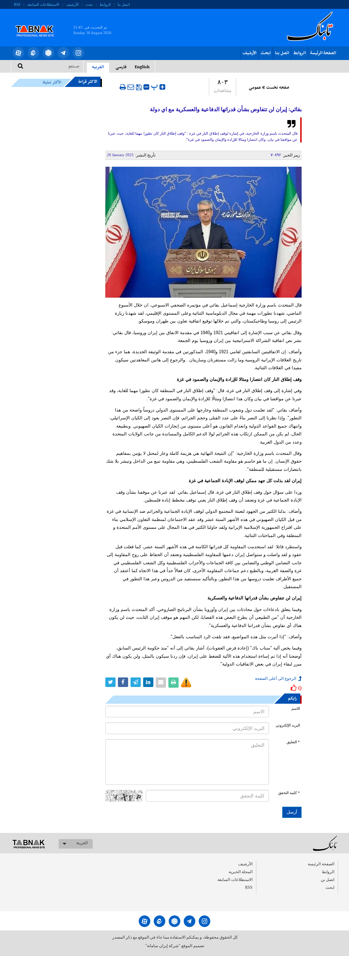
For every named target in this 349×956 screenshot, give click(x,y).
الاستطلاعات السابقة (43, 4)
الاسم (295, 709)
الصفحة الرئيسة (323, 53)
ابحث (266, 53)
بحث (89, 4)
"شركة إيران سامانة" (162, 945)
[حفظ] (139, 87)
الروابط (105, 4)
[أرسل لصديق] (130, 86)
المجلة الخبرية (241, 871)
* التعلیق (293, 742)
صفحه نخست (277, 87)
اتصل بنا (124, 4)
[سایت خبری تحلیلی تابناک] (39, 23)
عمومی (255, 87)
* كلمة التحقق (289, 793)
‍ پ (155, 86)
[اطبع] (123, 86)
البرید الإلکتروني (288, 725)
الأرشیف (72, 4)
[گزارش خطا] (186, 682)
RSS (17, 4)
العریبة (82, 842)
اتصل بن (327, 879)
